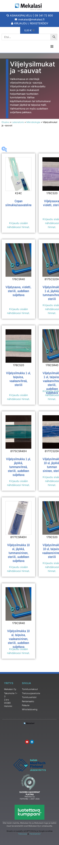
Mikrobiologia (33, 122)
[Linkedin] (32, 742)
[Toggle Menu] (44, 46)
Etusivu (5, 122)
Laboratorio (18, 122)
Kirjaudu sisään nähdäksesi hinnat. (18, 225)
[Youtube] (27, 742)
